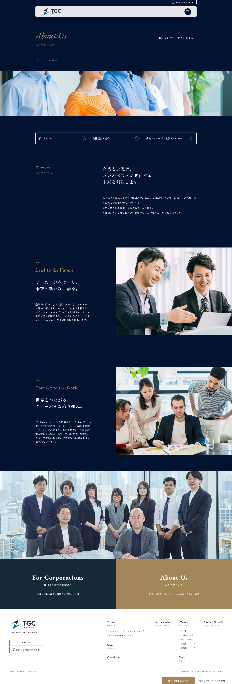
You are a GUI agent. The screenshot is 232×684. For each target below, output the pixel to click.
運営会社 (32, 671)
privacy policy (18, 671)
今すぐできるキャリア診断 (212, 680)
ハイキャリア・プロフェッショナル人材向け (127, 631)
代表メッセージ (187, 639)
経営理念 (184, 631)
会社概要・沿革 (187, 635)
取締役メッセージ (187, 643)
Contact (26, 642)
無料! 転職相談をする (178, 680)
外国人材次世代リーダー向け (121, 635)
